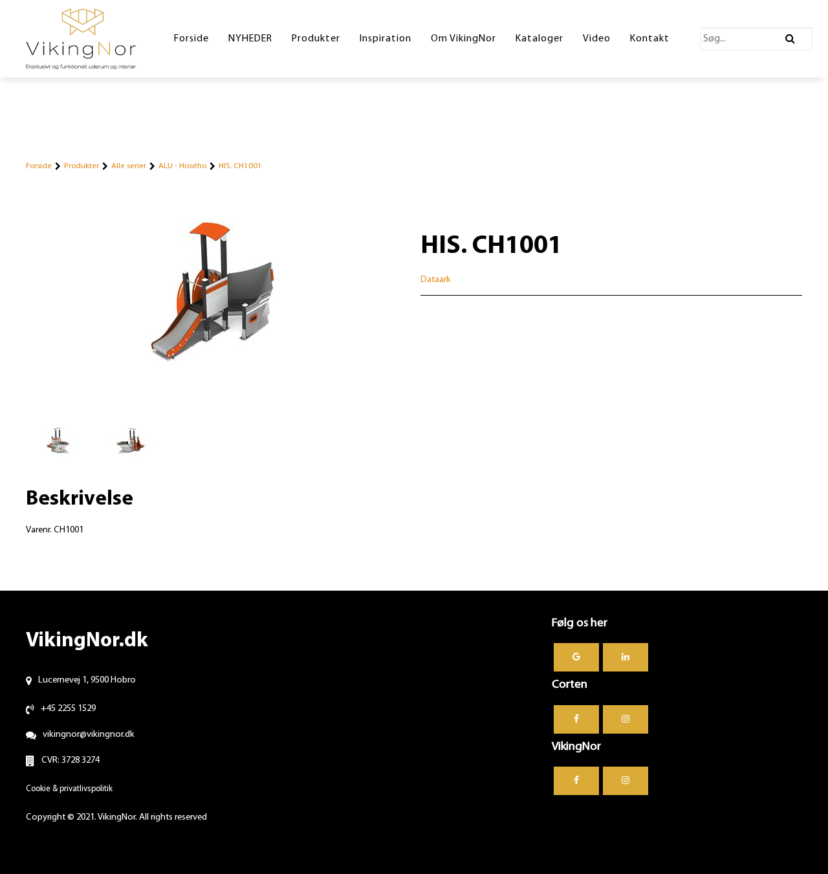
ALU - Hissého (182, 166)
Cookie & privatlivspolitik (69, 789)
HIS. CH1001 (240, 166)
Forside (39, 166)
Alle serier (128, 166)
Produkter (81, 166)
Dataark (435, 280)
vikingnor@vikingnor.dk (89, 734)
